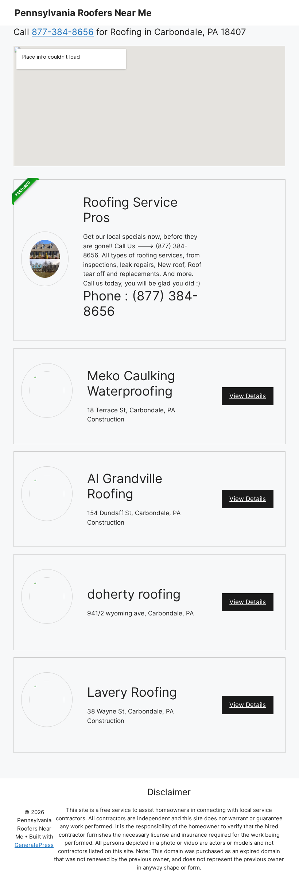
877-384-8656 (63, 32)
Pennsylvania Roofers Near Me (83, 12)
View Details (247, 396)
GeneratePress (34, 844)
